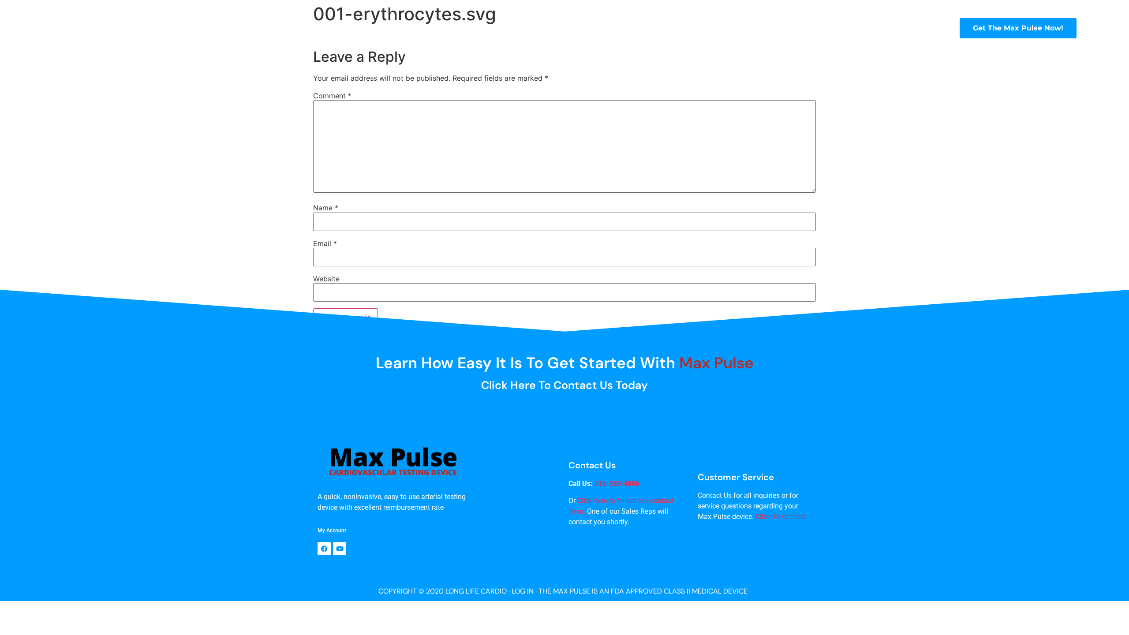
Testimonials (625, 28)
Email (325, 243)
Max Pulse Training (690, 28)
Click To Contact (780, 516)
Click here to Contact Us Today (564, 385)
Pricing (838, 28)
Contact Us (888, 28)
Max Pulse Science (774, 28)
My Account (332, 530)
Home (486, 28)
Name (325, 207)
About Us (523, 28)
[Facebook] (324, 548)
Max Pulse (567, 28)
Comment (332, 95)
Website (326, 278)
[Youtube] (339, 548)
